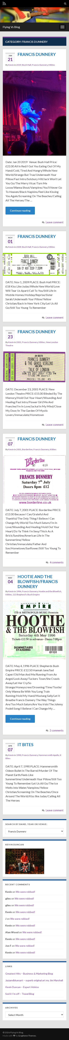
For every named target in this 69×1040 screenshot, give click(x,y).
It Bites (51, 65)
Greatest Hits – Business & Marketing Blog (29, 973)
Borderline (27, 449)
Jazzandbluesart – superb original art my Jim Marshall (34, 980)
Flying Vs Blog (11, 27)
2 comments (57, 730)
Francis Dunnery (40, 65)
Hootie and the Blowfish (50, 591)
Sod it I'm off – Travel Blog (19, 993)
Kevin (11, 65)
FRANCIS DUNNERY (37, 54)
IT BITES (25, 744)
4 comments (57, 562)
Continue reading (20, 210)
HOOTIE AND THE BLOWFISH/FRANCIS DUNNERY (38, 581)
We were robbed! (25, 891)
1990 (18, 755)
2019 (18, 65)
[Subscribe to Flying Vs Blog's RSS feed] (4, 3)
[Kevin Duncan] (24, 861)
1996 (18, 591)
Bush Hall (26, 65)
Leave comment (55, 222)
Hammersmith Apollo (49, 755)
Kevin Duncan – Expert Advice (22, 987)
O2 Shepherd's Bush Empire (26, 594)
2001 (18, 342)
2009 (18, 247)
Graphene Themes (27, 1035)
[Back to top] (61, 1032)
